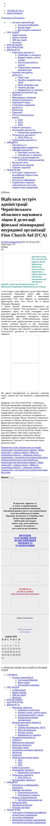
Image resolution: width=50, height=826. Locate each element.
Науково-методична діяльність (22, 73)
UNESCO (17, 95)
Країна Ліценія (19, 37)
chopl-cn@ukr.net (14, 13)
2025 (20, 125)
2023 (20, 122)
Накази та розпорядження (25, 157)
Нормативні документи (29, 132)
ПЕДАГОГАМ (13, 170)
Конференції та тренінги (30, 90)
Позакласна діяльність (23, 135)
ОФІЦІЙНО (12, 142)
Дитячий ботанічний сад (24, 92)
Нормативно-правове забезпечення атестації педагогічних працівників (25, 185)
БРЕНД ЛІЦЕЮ (14, 45)
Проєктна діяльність (22, 100)
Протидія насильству (28, 152)
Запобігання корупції (23, 165)
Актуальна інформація (23, 180)
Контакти (16, 42)
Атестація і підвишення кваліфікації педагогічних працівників (25, 175)
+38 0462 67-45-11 (15, 10)
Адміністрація (19, 35)
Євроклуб (17, 112)
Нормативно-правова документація (29, 68)
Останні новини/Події (23, 22)
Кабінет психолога (21, 127)
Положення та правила (30, 155)
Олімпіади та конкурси (29, 55)
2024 (20, 120)
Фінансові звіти (20, 162)
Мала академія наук (28, 85)
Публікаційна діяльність (24, 140)
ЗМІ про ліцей (19, 40)
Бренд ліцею (24, 27)
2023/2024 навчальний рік (31, 160)
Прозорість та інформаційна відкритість (25, 146)
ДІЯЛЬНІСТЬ (13, 50)
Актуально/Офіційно (28, 25)
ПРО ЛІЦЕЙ (13, 32)
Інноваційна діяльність (24, 130)
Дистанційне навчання (29, 30)
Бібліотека (17, 110)
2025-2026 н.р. (25, 137)
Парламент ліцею (21, 102)
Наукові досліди (26, 87)
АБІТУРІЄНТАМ (15, 47)
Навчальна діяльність (23, 52)
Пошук (4, 477)
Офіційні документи (22, 150)
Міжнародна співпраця (24, 97)
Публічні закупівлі (21, 167)
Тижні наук (23, 77)
